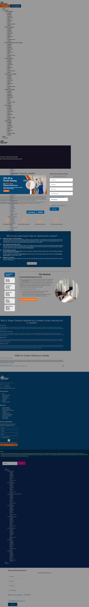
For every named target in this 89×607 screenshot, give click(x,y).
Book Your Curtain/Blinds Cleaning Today (28, 299)
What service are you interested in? (57, 197)
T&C (66, 205)
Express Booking (31, 212)
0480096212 (40, 212)
